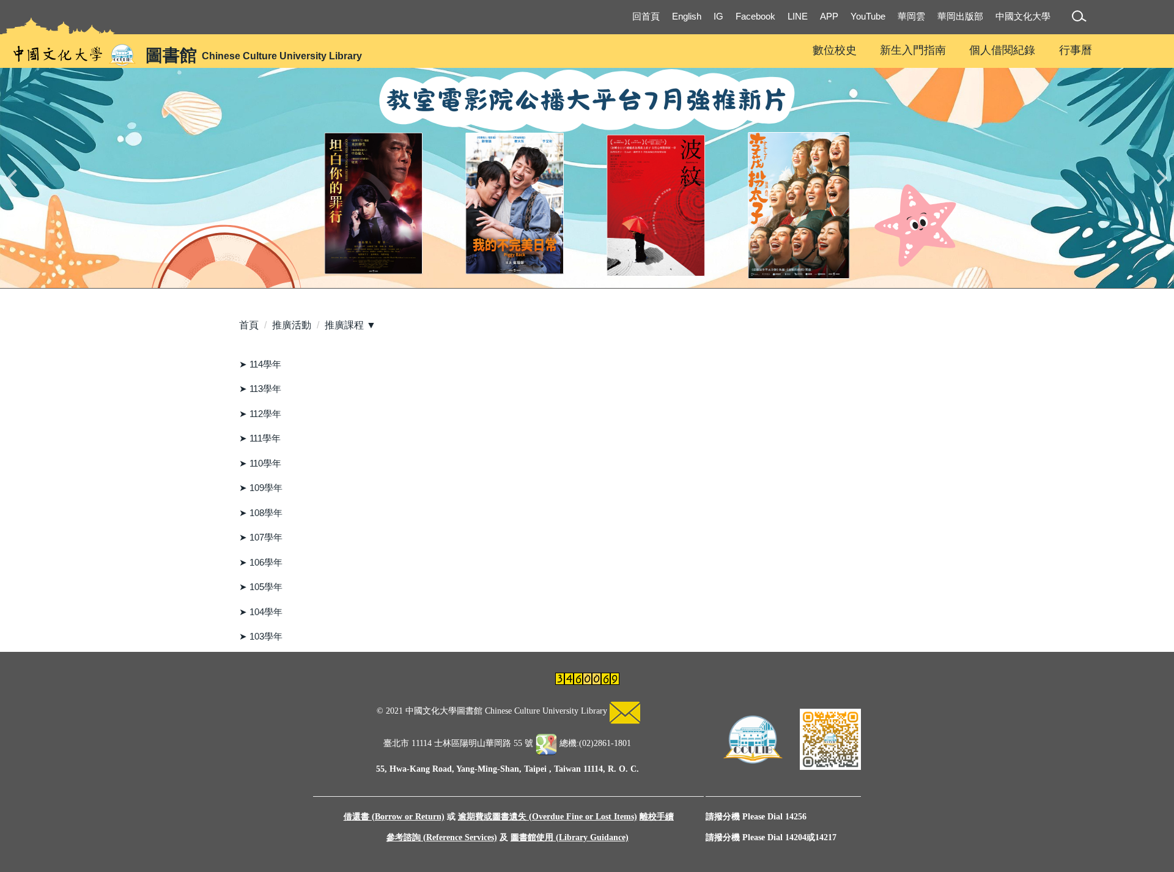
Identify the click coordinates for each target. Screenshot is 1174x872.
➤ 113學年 (260, 388)
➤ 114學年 (260, 364)
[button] (1081, 18)
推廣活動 (291, 325)
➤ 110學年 (260, 463)
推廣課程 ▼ (350, 325)
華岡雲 (911, 16)
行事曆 (1075, 50)
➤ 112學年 (260, 413)
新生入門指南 (913, 50)
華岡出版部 (960, 16)
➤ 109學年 (260, 487)
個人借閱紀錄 (1002, 50)
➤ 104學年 (260, 612)
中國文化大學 (1022, 16)
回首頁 (646, 16)
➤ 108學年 (260, 513)
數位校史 (835, 50)
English (686, 16)
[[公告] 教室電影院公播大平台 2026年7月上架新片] (587, 178)
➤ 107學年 (260, 537)
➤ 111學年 (260, 438)
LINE (798, 16)
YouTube (868, 16)
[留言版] (625, 711)
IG (718, 16)
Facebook (755, 16)
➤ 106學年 (260, 562)
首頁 (249, 325)
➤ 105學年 (260, 587)
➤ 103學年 (260, 636)
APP (829, 16)
